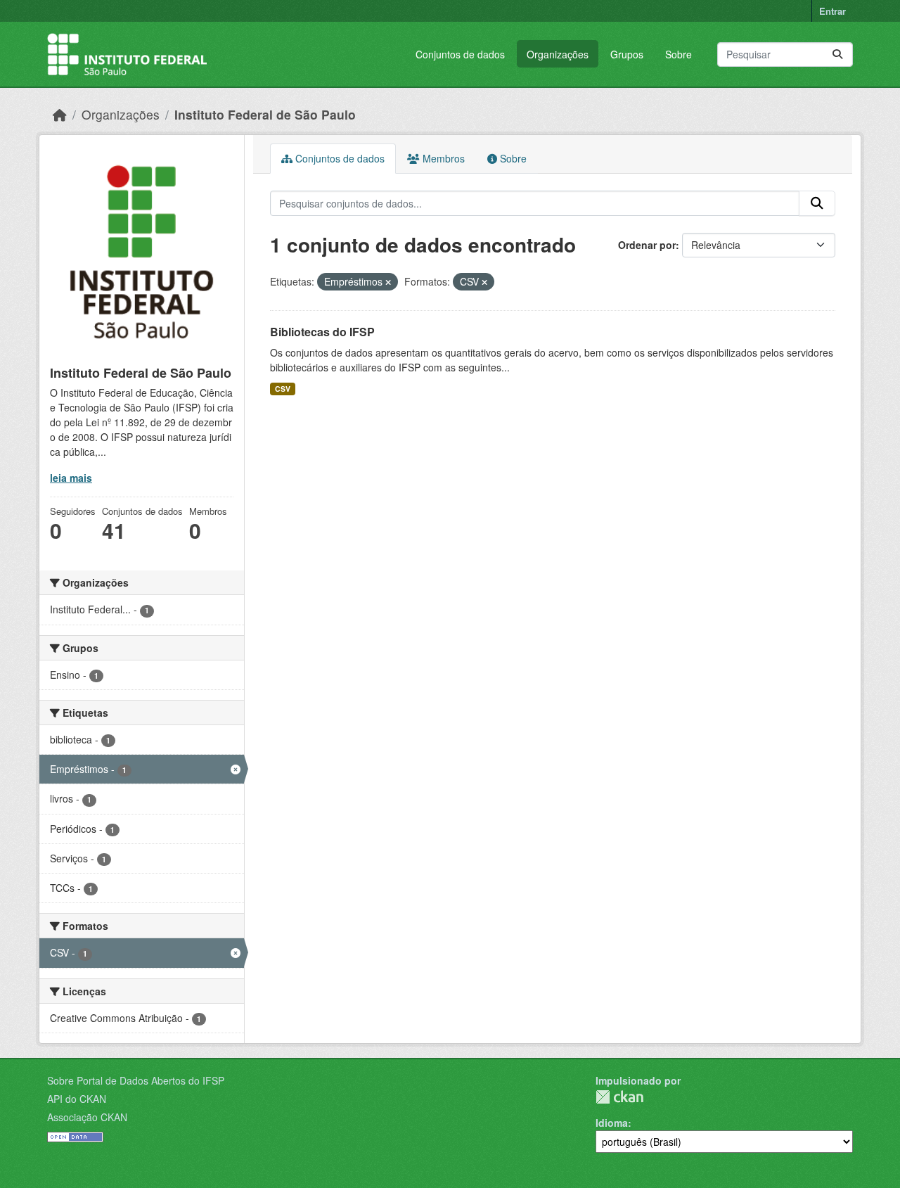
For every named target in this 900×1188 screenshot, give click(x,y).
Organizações (558, 54)
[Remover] (388, 282)
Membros (442, 158)
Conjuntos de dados (460, 54)
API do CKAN (76, 1099)
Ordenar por (647, 245)
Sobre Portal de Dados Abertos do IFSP (135, 1080)
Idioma (612, 1123)
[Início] (60, 114)
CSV (282, 388)
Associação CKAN (87, 1117)
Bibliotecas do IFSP (322, 332)
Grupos (626, 54)
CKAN (619, 1097)
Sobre (678, 54)
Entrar (832, 11)
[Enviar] (837, 54)
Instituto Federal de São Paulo (265, 114)
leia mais (71, 478)
